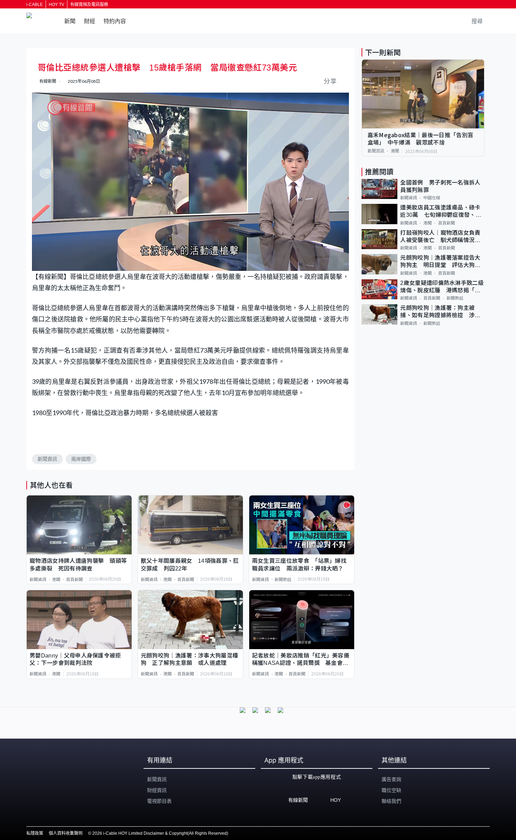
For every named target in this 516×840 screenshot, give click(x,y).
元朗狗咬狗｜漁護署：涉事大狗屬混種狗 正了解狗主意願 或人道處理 (189, 659)
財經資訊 (157, 790)
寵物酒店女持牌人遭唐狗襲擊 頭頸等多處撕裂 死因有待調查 (78, 564)
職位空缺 (391, 790)
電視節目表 (159, 801)
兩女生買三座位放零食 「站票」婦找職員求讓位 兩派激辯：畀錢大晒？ (299, 564)
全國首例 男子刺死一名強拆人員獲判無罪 (440, 186)
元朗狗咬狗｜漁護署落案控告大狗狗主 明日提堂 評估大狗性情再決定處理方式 (440, 262)
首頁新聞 (74, 579)
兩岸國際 (81, 459)
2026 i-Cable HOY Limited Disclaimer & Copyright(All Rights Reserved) (160, 833)
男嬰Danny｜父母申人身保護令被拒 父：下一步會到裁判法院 (78, 659)
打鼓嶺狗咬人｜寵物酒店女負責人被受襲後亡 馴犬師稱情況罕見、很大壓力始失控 (440, 237)
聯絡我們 (391, 801)
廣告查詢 (391, 779)
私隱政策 (34, 833)
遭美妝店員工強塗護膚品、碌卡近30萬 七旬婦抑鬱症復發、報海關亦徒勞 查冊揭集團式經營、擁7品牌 (440, 212)
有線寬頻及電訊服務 (89, 4)
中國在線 (431, 197)
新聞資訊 (47, 459)
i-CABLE (34, 4)
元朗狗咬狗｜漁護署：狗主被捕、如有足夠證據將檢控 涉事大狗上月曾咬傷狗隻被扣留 (440, 312)
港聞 (56, 579)
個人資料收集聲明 (65, 833)
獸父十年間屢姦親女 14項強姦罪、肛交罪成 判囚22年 (190, 564)
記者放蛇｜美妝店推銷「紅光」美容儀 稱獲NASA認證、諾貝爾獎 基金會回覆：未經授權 (301, 660)
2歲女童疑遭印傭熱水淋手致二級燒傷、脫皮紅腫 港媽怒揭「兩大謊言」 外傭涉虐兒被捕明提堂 (442, 287)
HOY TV (56, 4)
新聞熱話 (282, 579)
